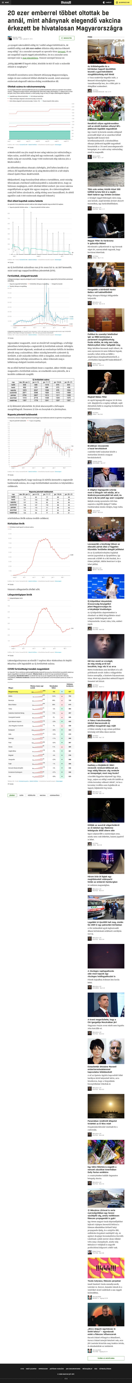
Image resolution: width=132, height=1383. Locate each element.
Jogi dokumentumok (73, 1369)
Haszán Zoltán (17, 37)
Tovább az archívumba (106, 1358)
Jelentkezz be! (124, 2)
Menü (7, 2)
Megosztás (68, 38)
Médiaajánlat (87, 1369)
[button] (12, 795)
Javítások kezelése (57, 1369)
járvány (15, 39)
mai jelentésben (30, 57)
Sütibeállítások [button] (105, 1369)
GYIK (22, 1369)
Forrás (11, 147)
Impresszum (43, 1369)
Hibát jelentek (31, 1369)
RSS (95, 1369)
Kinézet (109, 2)
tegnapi (61, 51)
